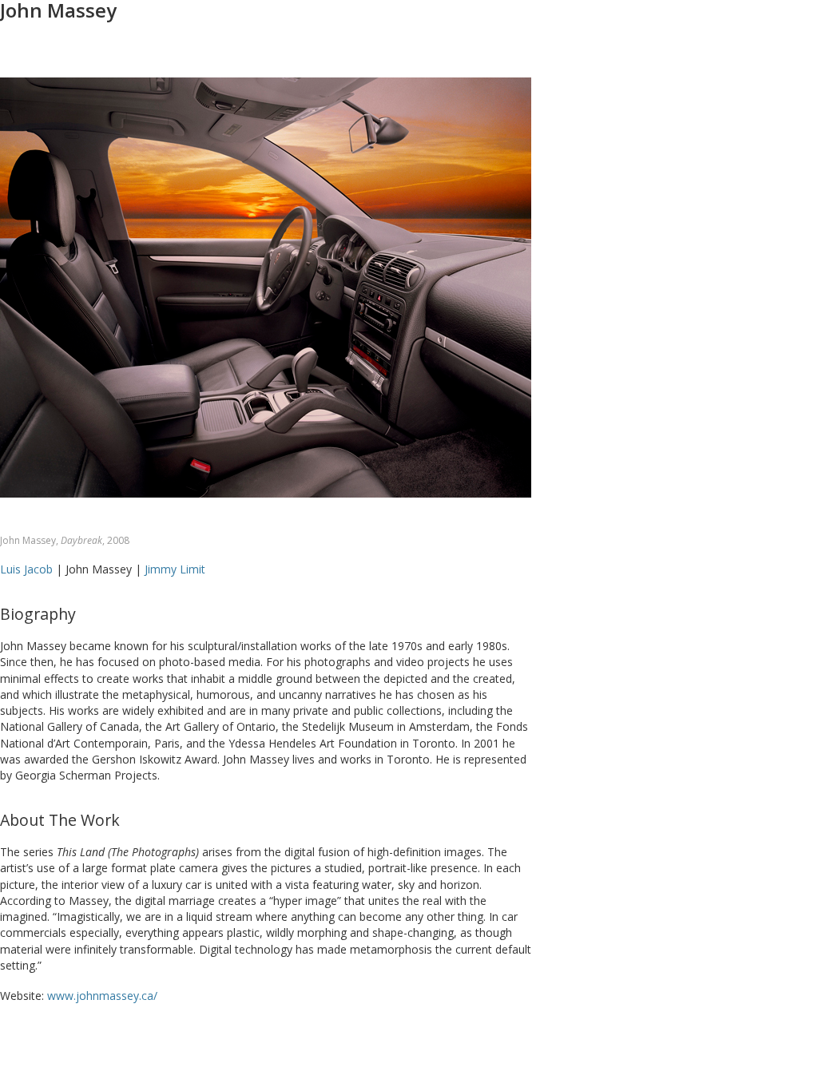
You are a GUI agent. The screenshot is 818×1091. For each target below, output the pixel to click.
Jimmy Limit (175, 569)
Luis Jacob (26, 569)
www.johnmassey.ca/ (102, 995)
